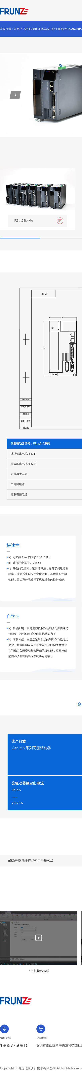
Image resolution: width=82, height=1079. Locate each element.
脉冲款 (62, 29)
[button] (15, 95)
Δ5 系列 (52, 29)
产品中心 (25, 29)
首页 (17, 29)
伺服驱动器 (39, 29)
